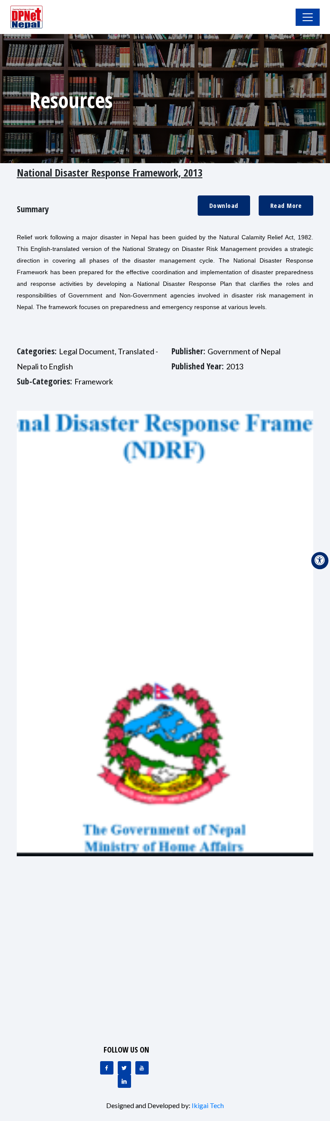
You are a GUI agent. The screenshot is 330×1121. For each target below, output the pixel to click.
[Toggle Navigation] (308, 17)
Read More (286, 205)
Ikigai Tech (208, 1105)
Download (223, 205)
